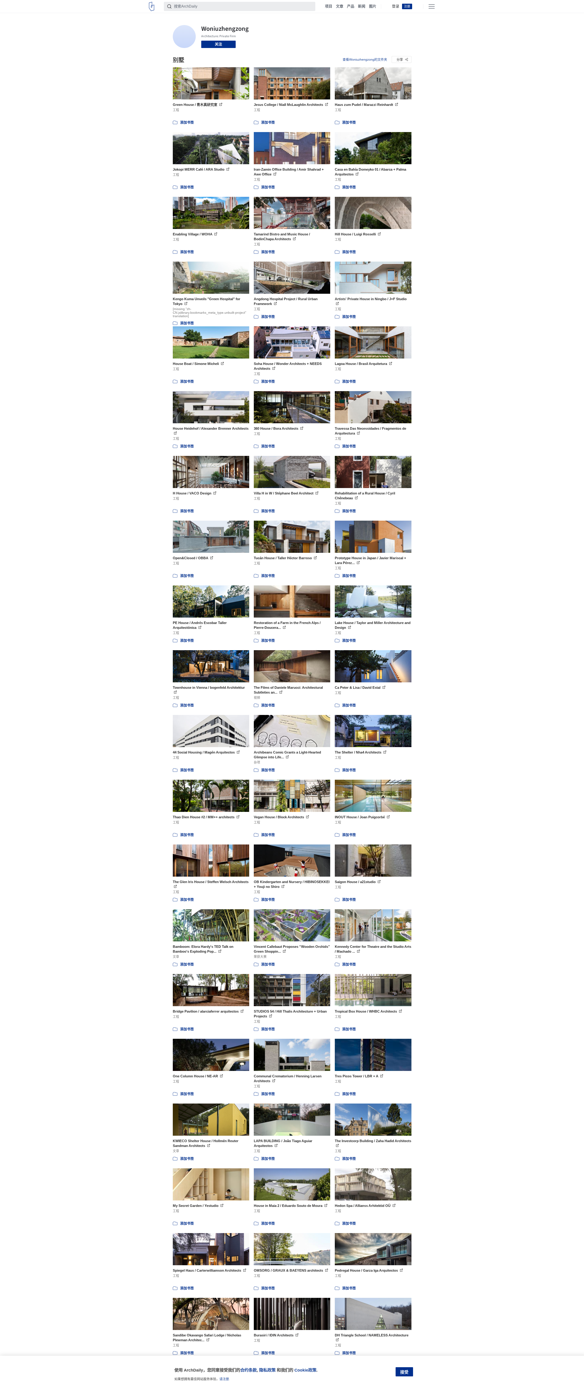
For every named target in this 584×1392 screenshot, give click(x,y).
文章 (339, 6)
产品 (350, 6)
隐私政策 (267, 1370)
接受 (404, 1372)
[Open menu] (431, 6)
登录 (395, 6)
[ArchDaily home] (151, 6)
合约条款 (248, 1370)
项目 (328, 6)
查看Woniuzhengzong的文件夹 (365, 59)
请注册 (224, 1379)
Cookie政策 (305, 1370)
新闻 (361, 6)
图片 (372, 6)
